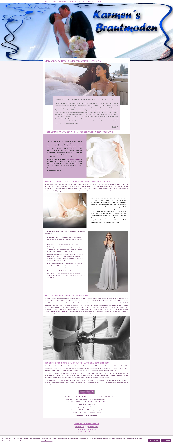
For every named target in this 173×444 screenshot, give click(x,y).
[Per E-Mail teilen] (117, 127)
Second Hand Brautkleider (72, 159)
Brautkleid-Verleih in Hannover (85, 397)
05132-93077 (101, 401)
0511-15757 (91, 401)
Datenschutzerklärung (47, 441)
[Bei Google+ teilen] (115, 127)
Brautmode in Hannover (60, 311)
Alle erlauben (166, 440)
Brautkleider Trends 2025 (73, 373)
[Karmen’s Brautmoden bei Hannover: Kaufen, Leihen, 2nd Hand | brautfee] (46, 1)
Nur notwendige (154, 440)
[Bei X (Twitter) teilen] (114, 127)
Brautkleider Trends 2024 (59, 380)
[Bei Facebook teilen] (112, 127)
